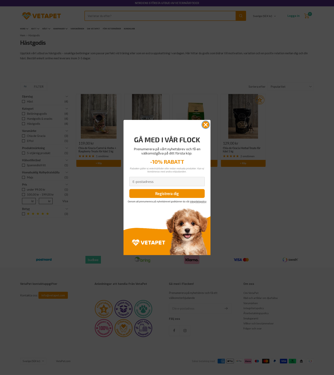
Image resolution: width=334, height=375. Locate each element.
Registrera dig (167, 193)
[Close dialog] (206, 125)
